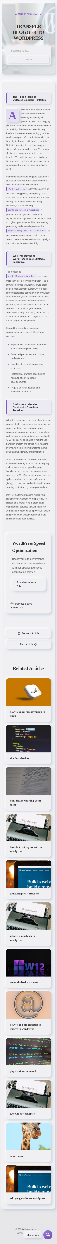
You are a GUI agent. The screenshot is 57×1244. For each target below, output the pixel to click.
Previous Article (30, 633)
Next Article (26, 644)
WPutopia (20, 14)
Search (28, 59)
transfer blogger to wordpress (28, 32)
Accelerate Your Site (26, 584)
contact (34, 14)
